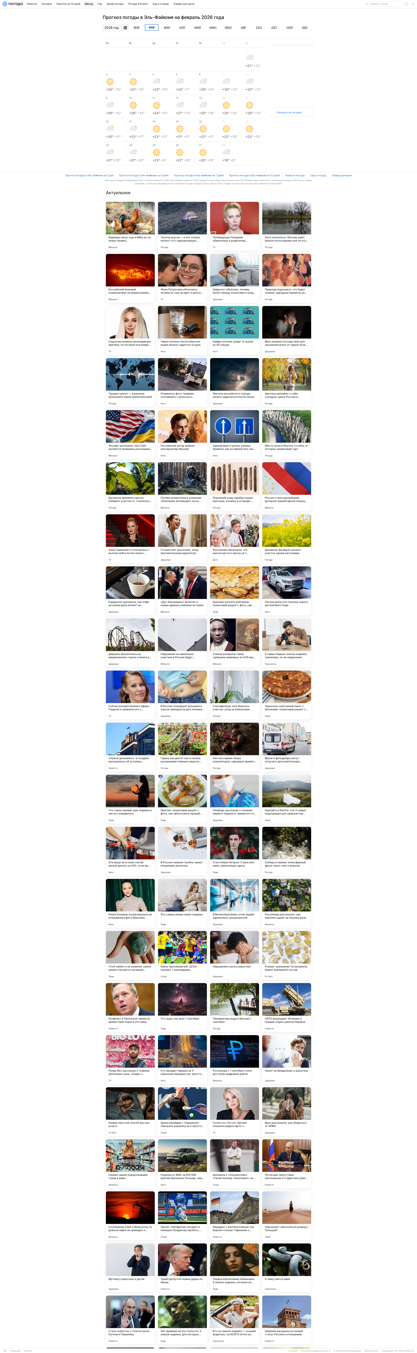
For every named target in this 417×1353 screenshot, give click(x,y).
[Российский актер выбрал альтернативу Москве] (182, 434)
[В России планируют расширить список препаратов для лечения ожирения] (182, 695)
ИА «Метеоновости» (404, 1351)
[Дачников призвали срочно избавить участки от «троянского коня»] (130, 486)
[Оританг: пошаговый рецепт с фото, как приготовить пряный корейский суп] (182, 799)
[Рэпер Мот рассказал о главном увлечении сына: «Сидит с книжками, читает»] (130, 1059)
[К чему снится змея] (286, 1267)
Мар (167, 27)
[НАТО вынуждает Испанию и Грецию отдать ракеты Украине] (286, 1007)
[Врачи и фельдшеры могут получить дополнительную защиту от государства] (286, 747)
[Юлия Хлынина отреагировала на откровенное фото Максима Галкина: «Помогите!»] (130, 903)
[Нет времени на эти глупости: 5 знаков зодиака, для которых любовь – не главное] (182, 1320)
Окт (274, 27)
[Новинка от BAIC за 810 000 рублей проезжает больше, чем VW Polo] (182, 1163)
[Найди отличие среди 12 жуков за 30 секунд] (234, 330)
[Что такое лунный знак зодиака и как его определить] (130, 799)
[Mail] (5, 4)
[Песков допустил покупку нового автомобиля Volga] (286, 590)
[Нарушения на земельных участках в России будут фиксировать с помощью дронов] (182, 642)
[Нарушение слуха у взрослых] (234, 955)
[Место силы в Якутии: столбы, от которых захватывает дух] (286, 434)
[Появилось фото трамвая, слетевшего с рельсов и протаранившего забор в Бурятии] (182, 382)
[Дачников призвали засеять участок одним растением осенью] (286, 538)
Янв (136, 27)
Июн (212, 27)
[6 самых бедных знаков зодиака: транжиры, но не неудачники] (286, 642)
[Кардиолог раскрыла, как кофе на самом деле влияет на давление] (130, 590)
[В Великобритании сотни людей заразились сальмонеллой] (234, 903)
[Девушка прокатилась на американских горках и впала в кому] (130, 642)
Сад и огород (318, 175)
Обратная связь (371, 1351)
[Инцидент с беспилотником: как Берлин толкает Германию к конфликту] (234, 1215)
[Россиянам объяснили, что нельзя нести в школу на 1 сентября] (234, 538)
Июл (228, 27)
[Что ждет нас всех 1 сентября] (182, 1007)
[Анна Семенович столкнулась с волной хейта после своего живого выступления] (130, 538)
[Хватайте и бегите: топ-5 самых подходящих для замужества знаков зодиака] (286, 799)
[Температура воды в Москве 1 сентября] (234, 1007)
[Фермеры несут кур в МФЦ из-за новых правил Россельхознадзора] (130, 226)
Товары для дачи (342, 175)
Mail (5, 1351)
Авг (243, 27)
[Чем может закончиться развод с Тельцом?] (286, 1215)
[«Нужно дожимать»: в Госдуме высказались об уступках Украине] (130, 747)
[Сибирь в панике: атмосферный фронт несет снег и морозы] (286, 851)
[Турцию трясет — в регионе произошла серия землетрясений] (130, 382)
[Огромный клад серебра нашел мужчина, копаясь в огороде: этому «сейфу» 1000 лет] (234, 486)
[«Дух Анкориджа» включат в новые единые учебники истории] (182, 590)
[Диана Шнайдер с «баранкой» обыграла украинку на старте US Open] (182, 1111)
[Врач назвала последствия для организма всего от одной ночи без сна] (286, 330)
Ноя (290, 27)
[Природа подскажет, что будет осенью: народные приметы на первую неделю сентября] (286, 278)
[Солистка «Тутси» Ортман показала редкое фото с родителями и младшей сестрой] (234, 1111)
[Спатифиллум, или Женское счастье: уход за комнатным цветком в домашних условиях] (234, 695)
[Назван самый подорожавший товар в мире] (130, 1163)
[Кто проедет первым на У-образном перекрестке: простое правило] (182, 1059)
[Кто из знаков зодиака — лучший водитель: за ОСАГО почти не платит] (234, 1320)
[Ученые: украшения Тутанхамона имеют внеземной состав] (286, 955)
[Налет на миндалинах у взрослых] (286, 1059)
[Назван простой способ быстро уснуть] (130, 1111)
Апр (182, 27)
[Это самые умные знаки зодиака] (182, 903)
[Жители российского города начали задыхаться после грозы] (234, 382)
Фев (152, 27)
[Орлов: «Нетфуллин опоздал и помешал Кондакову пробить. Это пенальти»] (182, 1215)
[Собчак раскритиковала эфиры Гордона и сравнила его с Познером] (130, 695)
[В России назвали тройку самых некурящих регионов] (182, 851)
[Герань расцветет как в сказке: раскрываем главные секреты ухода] (182, 747)
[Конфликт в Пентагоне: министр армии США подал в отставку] (130, 1007)
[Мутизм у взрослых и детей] (130, 1267)
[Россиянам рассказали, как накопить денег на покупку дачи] (286, 903)
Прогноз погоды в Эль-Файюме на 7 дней (198, 175)
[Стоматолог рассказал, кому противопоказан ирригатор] (182, 538)
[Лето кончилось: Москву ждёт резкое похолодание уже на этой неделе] (286, 226)
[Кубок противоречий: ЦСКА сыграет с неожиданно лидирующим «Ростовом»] (182, 955)
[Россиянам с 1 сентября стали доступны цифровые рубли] (234, 1059)
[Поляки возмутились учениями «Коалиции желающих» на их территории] (182, 486)
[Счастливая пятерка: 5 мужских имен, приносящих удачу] (234, 851)
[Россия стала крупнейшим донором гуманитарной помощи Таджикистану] (286, 486)
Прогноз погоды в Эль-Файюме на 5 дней (143, 175)
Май (197, 27)
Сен (259, 27)
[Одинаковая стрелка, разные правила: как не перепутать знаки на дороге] (234, 434)
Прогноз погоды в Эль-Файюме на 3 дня (89, 175)
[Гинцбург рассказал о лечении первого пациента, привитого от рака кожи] (234, 799)
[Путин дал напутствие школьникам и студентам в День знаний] (286, 1163)
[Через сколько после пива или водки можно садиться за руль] (182, 330)
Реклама (28, 1351)
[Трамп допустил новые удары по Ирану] (182, 1267)
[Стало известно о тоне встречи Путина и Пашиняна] (130, 1320)
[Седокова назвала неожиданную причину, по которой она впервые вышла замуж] (130, 330)
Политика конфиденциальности (316, 1351)
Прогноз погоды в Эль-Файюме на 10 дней (254, 175)
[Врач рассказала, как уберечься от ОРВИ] (286, 1111)
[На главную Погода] (15, 4)
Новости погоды (295, 175)
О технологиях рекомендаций (347, 1351)
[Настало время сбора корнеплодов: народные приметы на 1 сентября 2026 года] (234, 747)
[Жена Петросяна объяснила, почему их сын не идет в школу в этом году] (182, 278)
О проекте (293, 1351)
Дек (305, 27)
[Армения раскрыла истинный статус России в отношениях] (286, 1320)
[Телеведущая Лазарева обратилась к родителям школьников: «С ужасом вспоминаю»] (234, 226)
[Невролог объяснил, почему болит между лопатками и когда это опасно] (234, 278)
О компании (15, 1351)
